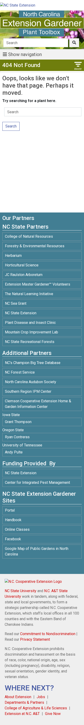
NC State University (20, 591)
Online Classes (17, 529)
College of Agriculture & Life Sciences (36, 708)
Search (11, 126)
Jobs (41, 697)
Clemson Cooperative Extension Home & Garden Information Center (38, 404)
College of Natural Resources (29, 236)
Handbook (13, 520)
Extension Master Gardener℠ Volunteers (37, 284)
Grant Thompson (18, 422)
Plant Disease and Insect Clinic (30, 322)
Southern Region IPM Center (28, 391)
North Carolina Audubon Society (31, 382)
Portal (10, 510)
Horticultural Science (21, 265)
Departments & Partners (24, 702)
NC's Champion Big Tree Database (32, 363)
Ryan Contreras (17, 437)
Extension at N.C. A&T (22, 713)
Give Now (53, 713)
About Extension (18, 697)
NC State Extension (20, 313)
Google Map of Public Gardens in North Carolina (36, 551)
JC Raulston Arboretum (23, 274)
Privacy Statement (35, 639)
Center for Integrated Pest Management (37, 482)
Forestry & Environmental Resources (34, 246)
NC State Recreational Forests (29, 342)
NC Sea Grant (15, 303)
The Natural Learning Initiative (29, 294)
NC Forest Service (20, 372)
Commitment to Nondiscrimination (47, 634)
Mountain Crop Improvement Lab (31, 332)
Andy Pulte (14, 452)
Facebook (13, 539)
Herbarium (13, 255)
